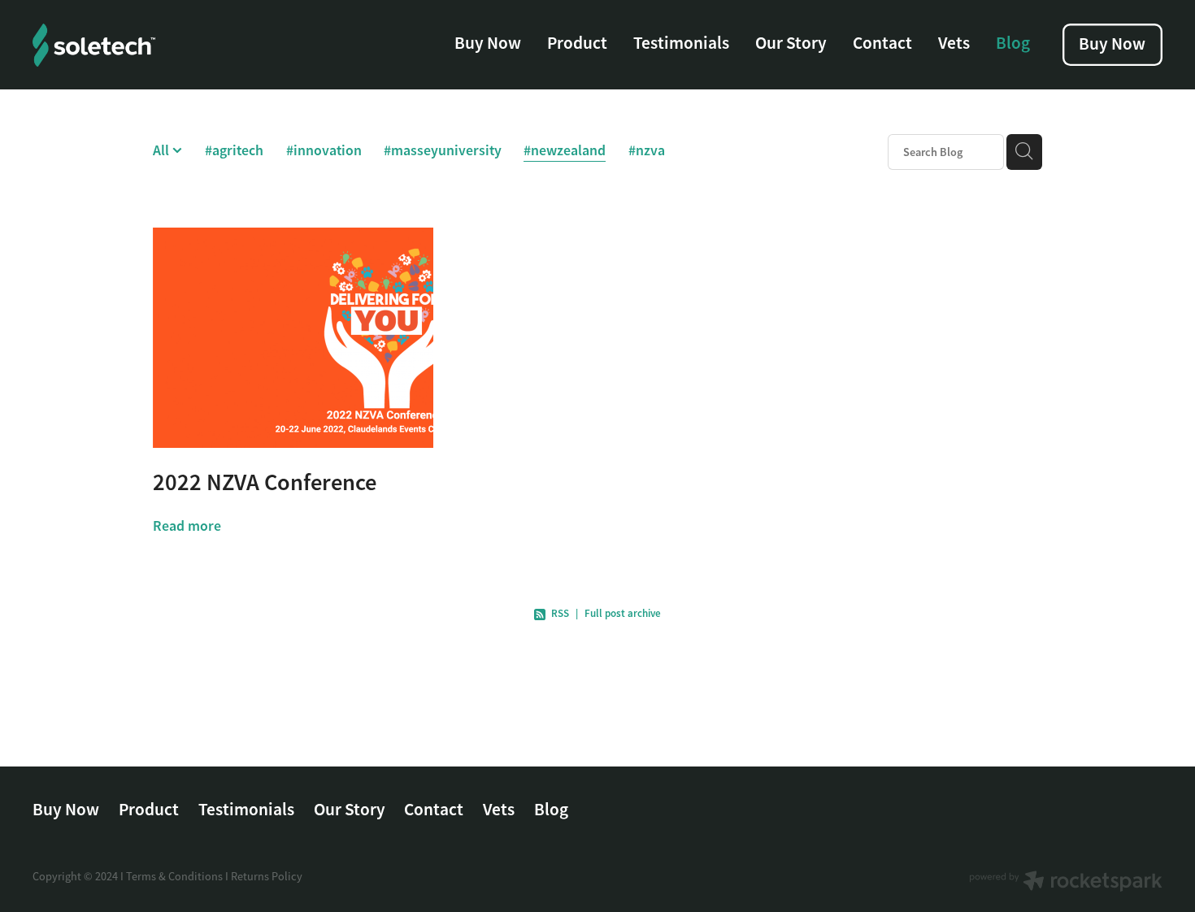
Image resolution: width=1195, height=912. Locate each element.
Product (577, 43)
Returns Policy (266, 876)
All (162, 150)
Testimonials (681, 43)
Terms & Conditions (174, 876)
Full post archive (622, 613)
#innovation (324, 150)
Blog (1013, 43)
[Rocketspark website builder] (1065, 883)
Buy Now (487, 43)
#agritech (234, 150)
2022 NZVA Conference (264, 482)
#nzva (646, 150)
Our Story (791, 43)
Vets (954, 43)
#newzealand (565, 150)
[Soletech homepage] (146, 45)
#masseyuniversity (443, 150)
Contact (882, 43)
